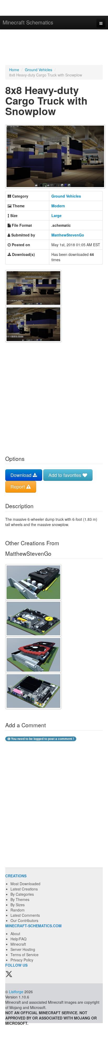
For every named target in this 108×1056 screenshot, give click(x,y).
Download (21, 475)
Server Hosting (22, 949)
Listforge (16, 991)
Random (17, 910)
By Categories (22, 894)
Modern (58, 205)
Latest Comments (25, 915)
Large (56, 215)
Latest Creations (24, 889)
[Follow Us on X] (9, 974)
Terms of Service (24, 954)
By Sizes (17, 904)
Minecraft (18, 944)
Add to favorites (65, 475)
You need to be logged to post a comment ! (42, 738)
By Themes (19, 899)
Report (18, 486)
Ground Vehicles (38, 69)
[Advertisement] (54, 48)
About (15, 933)
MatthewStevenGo (67, 235)
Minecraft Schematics (28, 22)
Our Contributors (24, 920)
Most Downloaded (25, 883)
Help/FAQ (18, 938)
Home (14, 69)
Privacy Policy (21, 959)
